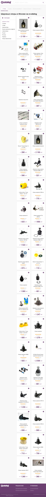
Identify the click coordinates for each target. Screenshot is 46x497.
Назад (4, 8)
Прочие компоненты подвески (8, 29)
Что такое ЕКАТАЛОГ (34, 488)
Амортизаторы (5, 27)
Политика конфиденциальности (21, 490)
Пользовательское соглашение (21, 488)
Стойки (3, 25)
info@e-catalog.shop (14, 494)
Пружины (4, 36)
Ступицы (4, 23)
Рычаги (3, 33)
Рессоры (4, 34)
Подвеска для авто (37, 8)
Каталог (10, 8)
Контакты (32, 490)
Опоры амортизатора (6, 38)
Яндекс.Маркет (42, 494)
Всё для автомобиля (17, 8)
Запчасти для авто (27, 8)
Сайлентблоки (5, 31)
